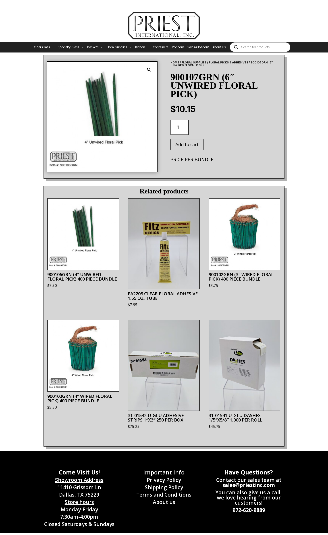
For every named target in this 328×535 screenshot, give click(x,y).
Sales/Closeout (198, 47)
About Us (219, 47)
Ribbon (140, 47)
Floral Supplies (116, 47)
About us (164, 502)
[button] (149, 70)
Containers (160, 47)
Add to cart (187, 144)
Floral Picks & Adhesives (228, 62)
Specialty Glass (68, 47)
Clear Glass (42, 47)
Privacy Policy (164, 479)
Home (174, 62)
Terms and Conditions (163, 494)
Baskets (93, 47)
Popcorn (178, 47)
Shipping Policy (164, 487)
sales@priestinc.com (248, 485)
